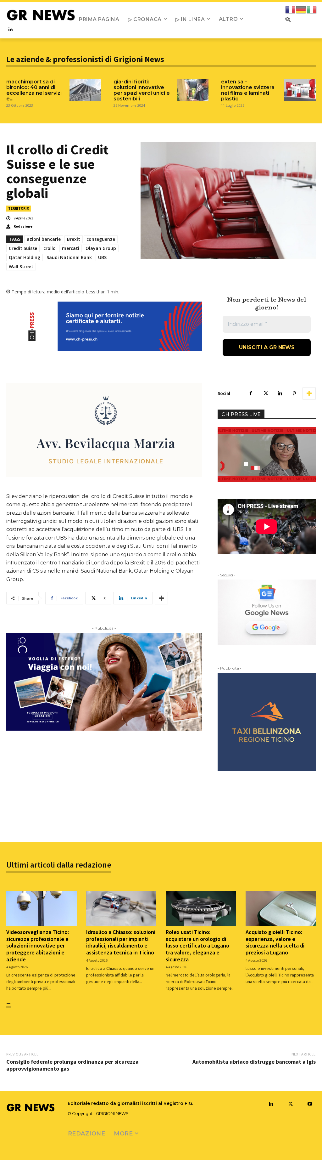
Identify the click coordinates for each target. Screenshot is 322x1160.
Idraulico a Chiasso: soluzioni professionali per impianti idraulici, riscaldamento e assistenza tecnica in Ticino (120, 942)
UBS (102, 257)
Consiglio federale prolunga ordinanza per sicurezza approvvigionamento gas (72, 1065)
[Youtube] (310, 1104)
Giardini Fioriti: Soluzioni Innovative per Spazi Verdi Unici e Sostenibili (142, 90)
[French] (290, 9)
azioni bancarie (44, 239)
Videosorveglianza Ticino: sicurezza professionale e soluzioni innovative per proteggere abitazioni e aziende (37, 945)
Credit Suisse (23, 248)
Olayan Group (101, 248)
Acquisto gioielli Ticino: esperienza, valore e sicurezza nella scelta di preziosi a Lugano (275, 942)
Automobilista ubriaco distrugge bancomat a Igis (254, 1061)
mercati (70, 248)
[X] (265, 393)
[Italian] (312, 9)
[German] (301, 9)
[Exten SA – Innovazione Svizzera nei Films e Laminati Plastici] (300, 90)
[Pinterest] (294, 393)
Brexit (73, 239)
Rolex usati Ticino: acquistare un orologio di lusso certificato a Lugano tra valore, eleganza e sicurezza (197, 945)
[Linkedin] (10, 29)
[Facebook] (251, 393)
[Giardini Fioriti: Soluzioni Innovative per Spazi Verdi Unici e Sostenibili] (192, 90)
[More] (161, 598)
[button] (288, 19)
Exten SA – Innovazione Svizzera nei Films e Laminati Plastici (248, 90)
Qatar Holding (24, 257)
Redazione (23, 226)
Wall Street (21, 266)
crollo (49, 248)
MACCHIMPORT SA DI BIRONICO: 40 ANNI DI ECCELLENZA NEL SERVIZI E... (34, 90)
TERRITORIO (18, 208)
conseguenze (100, 239)
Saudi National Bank (69, 257)
